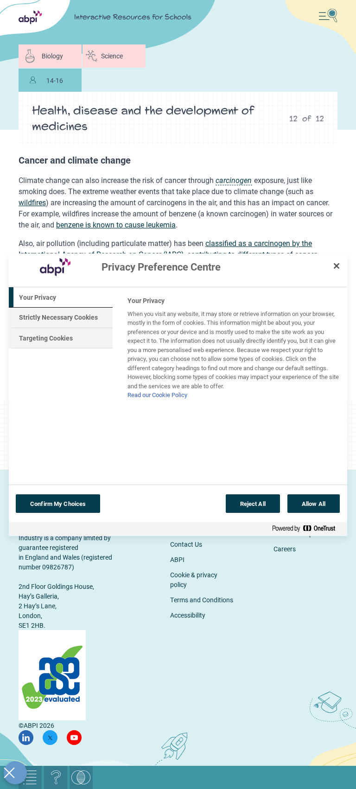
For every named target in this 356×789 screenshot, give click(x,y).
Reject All (253, 503)
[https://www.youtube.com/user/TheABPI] (74, 737)
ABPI (177, 559)
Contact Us (186, 544)
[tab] (61, 297)
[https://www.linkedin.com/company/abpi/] (26, 737)
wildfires (32, 202)
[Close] (336, 266)
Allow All (313, 503)
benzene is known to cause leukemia (116, 224)
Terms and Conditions (201, 599)
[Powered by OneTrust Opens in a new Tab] (307, 530)
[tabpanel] (233, 350)
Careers (284, 548)
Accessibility (187, 615)
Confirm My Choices (58, 503)
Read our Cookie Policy (157, 395)
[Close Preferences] (15, 772)
